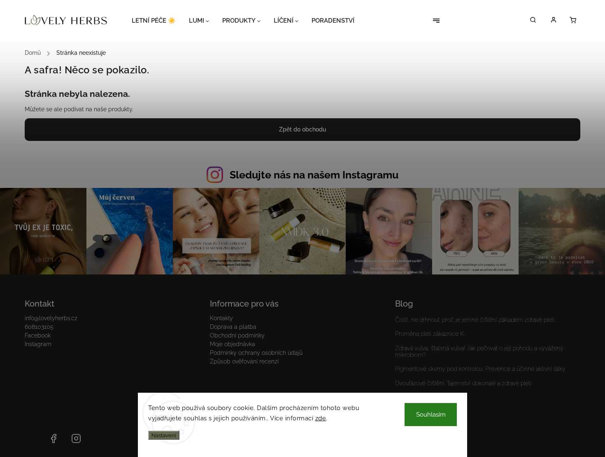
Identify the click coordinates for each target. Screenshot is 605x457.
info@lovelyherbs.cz (51, 318)
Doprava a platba (233, 326)
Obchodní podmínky (237, 335)
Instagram (38, 344)
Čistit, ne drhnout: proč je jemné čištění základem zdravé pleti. (475, 319)
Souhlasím (431, 414)
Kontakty (221, 318)
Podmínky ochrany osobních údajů (256, 352)
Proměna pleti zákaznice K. (430, 333)
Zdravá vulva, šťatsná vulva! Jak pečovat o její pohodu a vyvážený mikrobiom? (479, 351)
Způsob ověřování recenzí (244, 361)
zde (320, 418)
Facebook (38, 335)
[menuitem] (157, 20)
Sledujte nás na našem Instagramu (314, 175)
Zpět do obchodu (302, 129)
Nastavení (163, 435)
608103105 (39, 326)
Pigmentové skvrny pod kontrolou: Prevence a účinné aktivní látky (480, 369)
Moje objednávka (232, 344)
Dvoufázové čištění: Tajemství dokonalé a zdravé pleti (463, 383)
